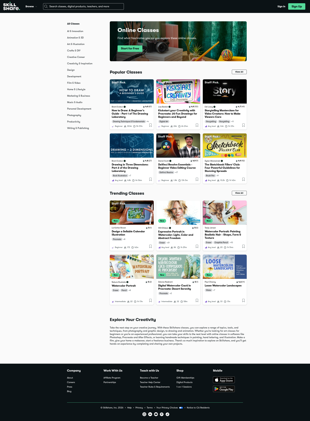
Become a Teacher (149, 378)
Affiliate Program (111, 378)
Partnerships (109, 382)
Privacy (139, 407)
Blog (69, 391)
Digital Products (184, 382)
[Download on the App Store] (228, 380)
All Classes (73, 23)
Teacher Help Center (150, 382)
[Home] (11, 6)
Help (129, 407)
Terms (150, 407)
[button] (36, 6)
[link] (132, 104)
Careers (71, 382)
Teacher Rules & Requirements (155, 387)
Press (69, 387)
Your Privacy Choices (167, 407)
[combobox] (83, 6)
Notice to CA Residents (198, 407)
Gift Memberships (185, 378)
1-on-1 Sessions (184, 387)
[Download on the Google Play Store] (228, 389)
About (70, 378)
